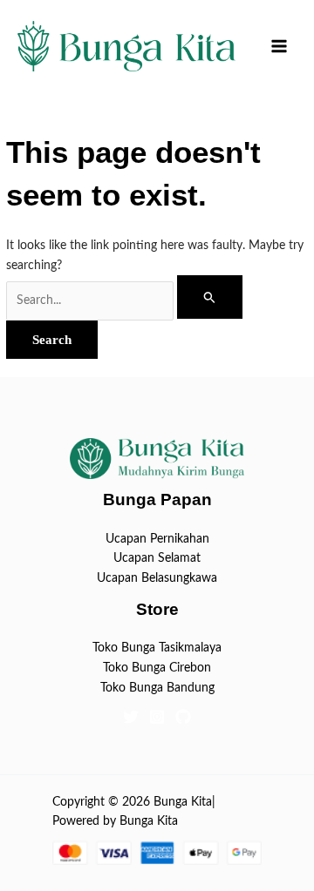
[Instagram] (157, 717)
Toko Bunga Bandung (157, 688)
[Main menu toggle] (279, 46)
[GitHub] (183, 717)
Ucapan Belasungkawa (157, 578)
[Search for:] (124, 300)
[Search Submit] (209, 297)
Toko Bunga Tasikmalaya (157, 648)
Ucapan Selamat (157, 558)
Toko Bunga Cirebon (157, 668)
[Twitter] (131, 717)
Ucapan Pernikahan (157, 539)
